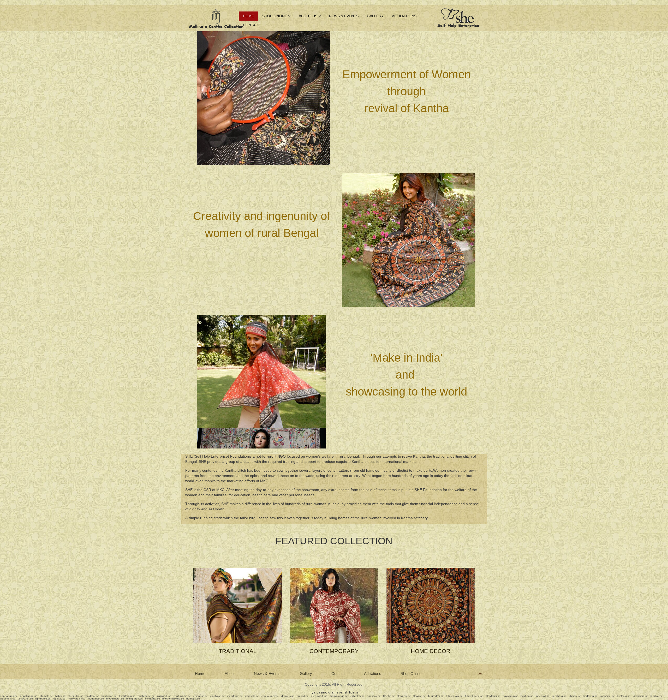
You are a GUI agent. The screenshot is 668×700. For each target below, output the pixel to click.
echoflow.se (357, 696)
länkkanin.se (25, 698)
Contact (251, 25)
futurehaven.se (474, 696)
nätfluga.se (193, 698)
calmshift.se (164, 696)
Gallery (375, 16)
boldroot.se (92, 696)
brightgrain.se (127, 696)
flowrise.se (419, 696)
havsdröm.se (510, 696)
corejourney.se (270, 696)
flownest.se (404, 696)
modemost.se (96, 698)
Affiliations (404, 16)
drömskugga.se (339, 696)
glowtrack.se (493, 696)
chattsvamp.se (182, 696)
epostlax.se (374, 696)
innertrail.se (543, 696)
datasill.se (303, 696)
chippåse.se (200, 696)
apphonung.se (9, 696)
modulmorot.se (115, 698)
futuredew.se (436, 696)
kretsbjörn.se (640, 696)
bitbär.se (60, 696)
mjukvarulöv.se (76, 698)
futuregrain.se (454, 696)
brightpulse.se (146, 696)
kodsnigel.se (607, 696)
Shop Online (275, 16)
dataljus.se (287, 696)
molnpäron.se (134, 698)
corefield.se (252, 696)
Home (248, 16)
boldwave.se (109, 696)
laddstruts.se (7, 698)
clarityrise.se (217, 696)
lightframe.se (43, 698)
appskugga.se (28, 696)
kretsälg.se (623, 696)
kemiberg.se (559, 696)
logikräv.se (59, 698)
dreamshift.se (319, 696)
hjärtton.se (527, 696)
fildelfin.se (389, 696)
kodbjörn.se (590, 696)
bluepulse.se (75, 696)
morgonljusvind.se (173, 698)
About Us (308, 16)
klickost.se (575, 696)
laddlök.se (657, 696)
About (230, 673)
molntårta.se (152, 698)
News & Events (344, 16)
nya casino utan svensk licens (334, 692)
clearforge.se (235, 696)
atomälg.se (46, 696)
